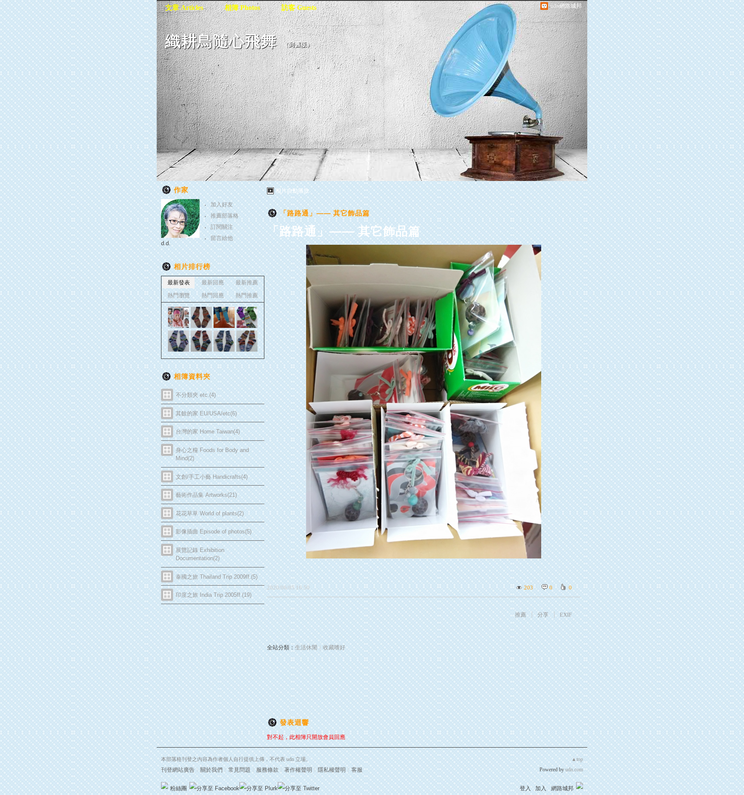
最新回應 (213, 282)
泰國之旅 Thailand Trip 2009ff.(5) (216, 577)
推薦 (520, 614)
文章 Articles (184, 7)
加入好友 (222, 204)
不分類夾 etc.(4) (196, 395)
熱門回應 (213, 295)
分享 (543, 614)
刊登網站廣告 (178, 770)
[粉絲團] (164, 785)
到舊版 (298, 44)
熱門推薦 (247, 295)
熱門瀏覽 (178, 295)
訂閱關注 (222, 227)
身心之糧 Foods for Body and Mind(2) (212, 454)
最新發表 (178, 282)
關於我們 (211, 770)
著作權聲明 (298, 770)
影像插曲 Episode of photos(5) (213, 531)
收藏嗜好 (334, 647)
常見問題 (239, 770)
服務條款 (267, 770)
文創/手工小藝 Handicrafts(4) (212, 477)
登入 (525, 788)
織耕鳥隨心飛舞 (221, 41)
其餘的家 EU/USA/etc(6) (206, 413)
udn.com (574, 770)
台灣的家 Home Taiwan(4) (208, 431)
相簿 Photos (242, 7)
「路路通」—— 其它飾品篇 (325, 213)
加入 (540, 788)
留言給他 (222, 238)
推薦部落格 (225, 215)
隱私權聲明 (332, 770)
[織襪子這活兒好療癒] (178, 317)
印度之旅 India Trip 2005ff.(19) (213, 595)
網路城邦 (562, 788)
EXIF (566, 614)
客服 (357, 770)
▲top (577, 759)
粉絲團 (178, 788)
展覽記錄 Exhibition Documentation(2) (200, 554)
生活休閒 (306, 647)
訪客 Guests (299, 7)
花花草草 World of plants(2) (210, 513)
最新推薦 (247, 282)
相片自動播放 (292, 190)
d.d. (165, 243)
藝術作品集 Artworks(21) (206, 495)
